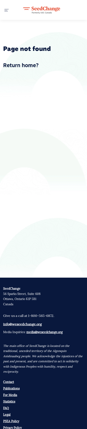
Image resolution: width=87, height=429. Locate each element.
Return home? (21, 65)
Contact (8, 382)
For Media (10, 395)
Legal (7, 415)
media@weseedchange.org (44, 332)
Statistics (9, 401)
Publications (11, 388)
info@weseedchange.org (22, 324)
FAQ (6, 408)
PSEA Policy (11, 421)
